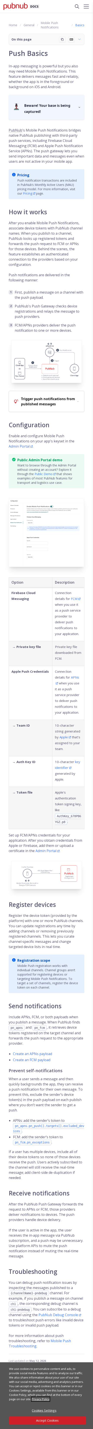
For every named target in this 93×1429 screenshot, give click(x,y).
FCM (74, 598)
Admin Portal (19, 446)
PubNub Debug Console (58, 1314)
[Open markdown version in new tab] (71, 39)
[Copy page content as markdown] (62, 39)
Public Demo (44, 474)
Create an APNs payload (32, 1053)
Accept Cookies (47, 1420)
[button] (46, 39)
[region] (46, 1395)
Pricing (27, 193)
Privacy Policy (41, 1399)
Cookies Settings (44, 1410)
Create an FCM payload (31, 1059)
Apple (63, 737)
